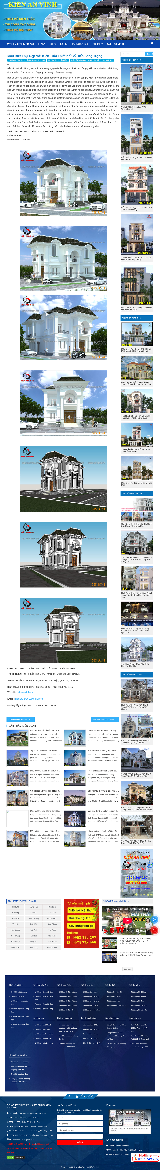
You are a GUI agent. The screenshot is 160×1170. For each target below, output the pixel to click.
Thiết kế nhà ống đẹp (19, 1074)
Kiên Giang (52, 924)
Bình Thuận (15, 941)
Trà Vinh (33, 930)
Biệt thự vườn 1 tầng (91, 996)
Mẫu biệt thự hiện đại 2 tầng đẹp (44, 831)
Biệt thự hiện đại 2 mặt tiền (44, 998)
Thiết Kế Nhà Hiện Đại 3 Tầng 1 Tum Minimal (135, 108)
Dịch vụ (53, 44)
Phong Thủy (98, 44)
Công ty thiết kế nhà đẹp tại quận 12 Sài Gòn (20, 1080)
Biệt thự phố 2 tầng (138, 992)
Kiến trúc (30, 44)
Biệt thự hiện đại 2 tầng (44, 1004)
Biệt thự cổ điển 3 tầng (68, 1001)
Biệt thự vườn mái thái (91, 1010)
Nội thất (41, 44)
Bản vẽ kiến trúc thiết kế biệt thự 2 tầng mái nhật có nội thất (136, 383)
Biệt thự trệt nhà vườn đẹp (19, 1002)
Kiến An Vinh (52, 947)
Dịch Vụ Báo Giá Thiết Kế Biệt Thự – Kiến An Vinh (139, 1028)
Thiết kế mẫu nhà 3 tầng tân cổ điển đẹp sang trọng (136, 259)
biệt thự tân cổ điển (35, 1148)
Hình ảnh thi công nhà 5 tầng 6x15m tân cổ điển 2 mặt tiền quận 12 (135, 630)
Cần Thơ (52, 913)
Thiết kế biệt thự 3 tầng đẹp (20, 1018)
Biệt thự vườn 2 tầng (91, 1001)
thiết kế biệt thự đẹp (26, 1144)
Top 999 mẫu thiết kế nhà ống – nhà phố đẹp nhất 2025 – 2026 (68, 1028)
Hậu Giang (15, 930)
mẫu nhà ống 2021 (90, 1025)
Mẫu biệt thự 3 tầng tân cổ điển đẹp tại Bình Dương (103, 811)
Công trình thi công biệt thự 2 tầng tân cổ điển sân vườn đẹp (136, 809)
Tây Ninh (52, 930)
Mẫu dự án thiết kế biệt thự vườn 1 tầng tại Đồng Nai (46, 731)
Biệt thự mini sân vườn (44, 1043)
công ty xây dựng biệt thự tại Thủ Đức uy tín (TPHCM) (135, 742)
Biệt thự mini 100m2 (43, 1025)
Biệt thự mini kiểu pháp (44, 1034)
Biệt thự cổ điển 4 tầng (68, 1005)
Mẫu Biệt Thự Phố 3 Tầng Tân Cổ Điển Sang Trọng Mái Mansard (136, 350)
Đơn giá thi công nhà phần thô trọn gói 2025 (140, 1045)
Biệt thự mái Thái (113, 1001)
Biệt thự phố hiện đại (139, 1010)
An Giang (15, 913)
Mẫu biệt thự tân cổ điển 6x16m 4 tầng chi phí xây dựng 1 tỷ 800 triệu (46, 771)
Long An (33, 941)
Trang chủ (11, 44)
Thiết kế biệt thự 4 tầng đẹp (20, 1025)
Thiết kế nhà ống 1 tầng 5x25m (68, 1037)
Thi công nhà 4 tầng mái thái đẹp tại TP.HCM (135, 665)
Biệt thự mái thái (17, 996)
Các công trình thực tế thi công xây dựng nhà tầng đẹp (136, 525)
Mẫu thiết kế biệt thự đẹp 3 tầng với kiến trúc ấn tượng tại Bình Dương (106, 720)
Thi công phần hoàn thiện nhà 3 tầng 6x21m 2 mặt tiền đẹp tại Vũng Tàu (136, 559)
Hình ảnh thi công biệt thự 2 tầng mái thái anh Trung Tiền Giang (134, 707)
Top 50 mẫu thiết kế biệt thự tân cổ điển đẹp (46, 751)
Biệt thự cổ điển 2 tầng (68, 996)
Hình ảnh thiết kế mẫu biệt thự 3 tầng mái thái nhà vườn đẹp (103, 831)
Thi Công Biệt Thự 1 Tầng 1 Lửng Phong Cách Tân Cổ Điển (136, 842)
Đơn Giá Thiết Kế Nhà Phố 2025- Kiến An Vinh (140, 1037)
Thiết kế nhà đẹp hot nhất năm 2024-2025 (67, 1045)
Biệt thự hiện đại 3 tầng (44, 1009)
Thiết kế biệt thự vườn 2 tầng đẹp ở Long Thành (103, 771)
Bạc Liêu (52, 907)
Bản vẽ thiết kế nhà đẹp (92, 1043)
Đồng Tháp (15, 947)
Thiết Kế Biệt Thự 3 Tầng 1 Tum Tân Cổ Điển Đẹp (135, 450)
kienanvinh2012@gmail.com (29, 699)
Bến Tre (15, 918)
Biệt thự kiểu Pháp (114, 996)
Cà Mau (33, 913)
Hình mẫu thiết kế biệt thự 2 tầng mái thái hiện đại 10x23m (103, 731)
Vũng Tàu (34, 907)
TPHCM (15, 907)
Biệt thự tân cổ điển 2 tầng (58, 60)
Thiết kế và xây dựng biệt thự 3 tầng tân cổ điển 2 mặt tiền (136, 775)
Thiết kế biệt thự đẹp (19, 992)
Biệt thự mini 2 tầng (42, 1029)
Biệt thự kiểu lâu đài (114, 992)
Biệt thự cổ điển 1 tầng (68, 992)
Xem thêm (127, 969)
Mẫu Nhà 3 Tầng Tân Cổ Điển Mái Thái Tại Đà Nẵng (136, 208)
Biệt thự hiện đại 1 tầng (44, 992)
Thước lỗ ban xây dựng (20, 1062)
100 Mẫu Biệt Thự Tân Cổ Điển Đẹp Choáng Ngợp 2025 (27, 60)
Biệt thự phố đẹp (137, 1001)
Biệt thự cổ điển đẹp (67, 1010)
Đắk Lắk (33, 924)
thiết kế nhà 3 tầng (90, 1038)
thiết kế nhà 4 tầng (90, 1034)
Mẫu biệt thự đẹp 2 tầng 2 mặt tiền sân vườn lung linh (46, 811)
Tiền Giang (52, 941)
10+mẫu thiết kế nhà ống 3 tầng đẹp (116, 1045)
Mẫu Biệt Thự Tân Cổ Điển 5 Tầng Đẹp (136, 484)
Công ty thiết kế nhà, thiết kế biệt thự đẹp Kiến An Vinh (116, 1036)
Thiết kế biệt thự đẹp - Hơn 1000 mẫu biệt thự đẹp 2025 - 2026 (92, 60)
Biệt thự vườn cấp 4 (90, 1005)
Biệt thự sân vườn (90, 992)
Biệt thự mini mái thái (43, 1038)
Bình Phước (52, 918)
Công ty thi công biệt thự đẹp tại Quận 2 (116, 1026)
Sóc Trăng (15, 936)
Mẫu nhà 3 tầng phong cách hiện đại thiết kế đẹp (136, 309)
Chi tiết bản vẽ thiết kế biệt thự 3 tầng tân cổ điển (46, 791)
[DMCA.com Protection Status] (16, 1157)
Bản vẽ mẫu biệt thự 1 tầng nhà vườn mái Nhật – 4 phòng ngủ (103, 791)
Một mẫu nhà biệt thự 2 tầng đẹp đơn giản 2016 (22, 720)
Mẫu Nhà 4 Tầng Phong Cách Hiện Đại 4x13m (136, 158)
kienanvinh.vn (25, 692)
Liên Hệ (121, 44)
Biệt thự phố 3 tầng (138, 996)
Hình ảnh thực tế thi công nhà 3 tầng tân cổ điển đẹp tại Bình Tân (136, 595)
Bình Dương (34, 918)
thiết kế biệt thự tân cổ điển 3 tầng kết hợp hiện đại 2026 (135, 417)
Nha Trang (52, 936)
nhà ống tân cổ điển (90, 1029)
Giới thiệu (21, 44)
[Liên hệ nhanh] (145, 1158)
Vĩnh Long (34, 947)
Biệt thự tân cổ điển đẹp (116, 1005)
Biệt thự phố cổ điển (138, 1005)
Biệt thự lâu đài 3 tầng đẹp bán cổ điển (103, 751)
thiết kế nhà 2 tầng (18, 1148)
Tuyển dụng (112, 44)
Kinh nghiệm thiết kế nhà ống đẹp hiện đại (20, 1068)
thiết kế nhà (12, 1144)
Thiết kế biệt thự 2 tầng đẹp (20, 1010)
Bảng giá (63, 44)
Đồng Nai (15, 924)
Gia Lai (34, 936)
